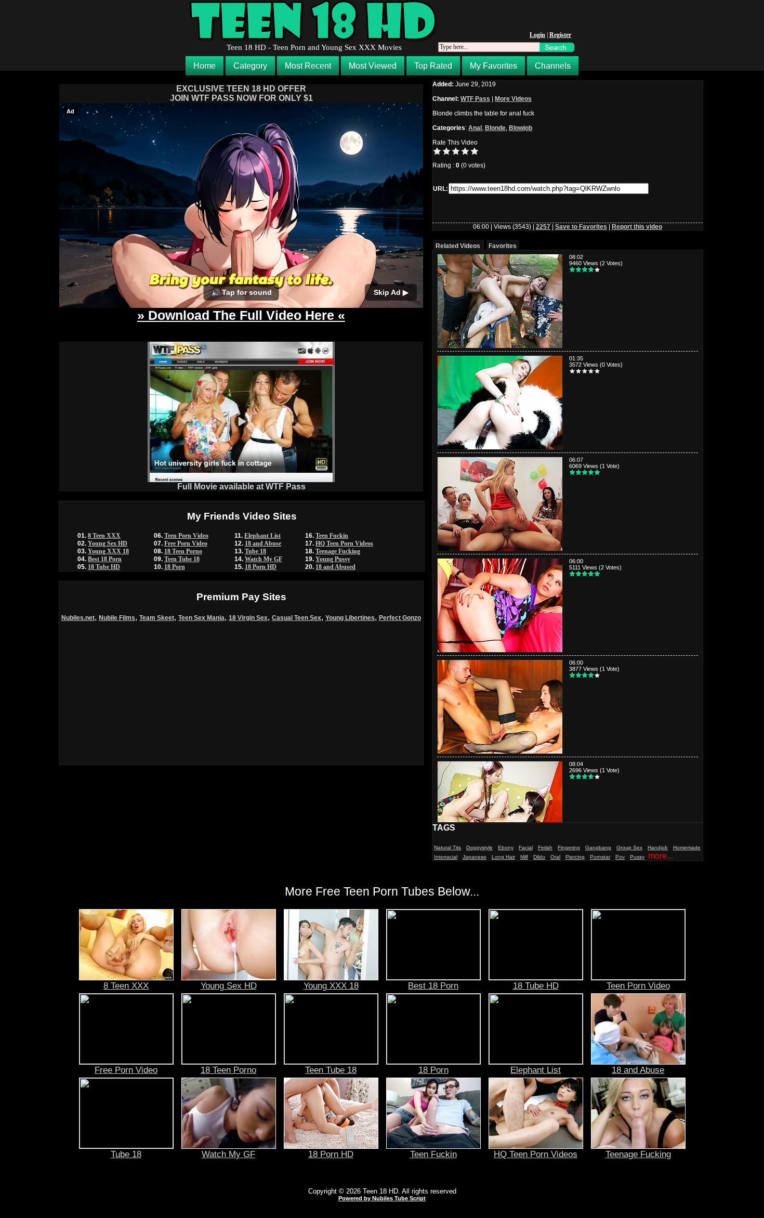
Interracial (445, 857)
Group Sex (629, 847)
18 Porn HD (260, 567)
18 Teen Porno (183, 551)
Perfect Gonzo (400, 617)
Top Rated (433, 65)
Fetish (545, 847)
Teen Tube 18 (182, 559)
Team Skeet (156, 617)
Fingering (569, 847)
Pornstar (600, 857)
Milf (524, 857)
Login (537, 34)
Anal (475, 128)
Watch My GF (263, 559)
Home (204, 65)
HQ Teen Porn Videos (344, 543)
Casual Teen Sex (296, 617)
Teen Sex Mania (201, 617)
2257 (543, 226)
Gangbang (598, 847)
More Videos (513, 98)
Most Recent (308, 65)
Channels (553, 65)
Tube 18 (255, 551)
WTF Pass (475, 98)
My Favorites (493, 65)
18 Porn (174, 567)
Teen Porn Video (186, 535)
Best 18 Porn (105, 559)
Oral (555, 857)
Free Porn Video (185, 543)
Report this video (637, 226)
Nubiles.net (78, 617)
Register (560, 34)
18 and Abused (335, 567)
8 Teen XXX (104, 535)
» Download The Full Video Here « (241, 315)
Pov (620, 857)
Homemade (687, 847)
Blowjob (520, 128)
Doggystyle (479, 847)
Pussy (637, 857)
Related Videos (458, 246)
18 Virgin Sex (248, 617)
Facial (526, 847)
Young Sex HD (107, 543)
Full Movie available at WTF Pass (241, 486)
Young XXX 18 (108, 551)
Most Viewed (373, 65)
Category (250, 65)
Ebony (505, 847)
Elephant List (262, 535)
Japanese (474, 857)
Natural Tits (447, 847)
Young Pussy (332, 559)
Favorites (503, 246)
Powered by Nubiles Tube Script (382, 1198)
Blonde (495, 128)
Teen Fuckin (331, 535)
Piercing (575, 857)
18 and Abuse (263, 543)
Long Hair (503, 857)
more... (660, 855)
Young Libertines (350, 617)
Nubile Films (117, 617)
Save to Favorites (581, 226)
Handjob (658, 847)
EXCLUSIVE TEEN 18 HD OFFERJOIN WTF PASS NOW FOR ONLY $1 (241, 93)
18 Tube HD (104, 567)
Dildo (539, 857)
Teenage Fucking (337, 551)
